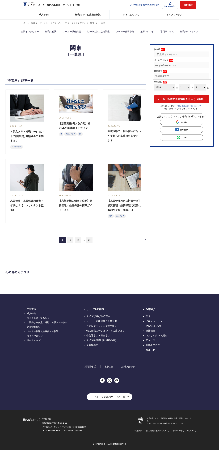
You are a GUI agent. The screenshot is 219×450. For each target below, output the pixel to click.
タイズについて (131, 14)
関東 (92, 23)
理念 (148, 316)
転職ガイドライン (189, 31)
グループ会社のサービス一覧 (109, 396)
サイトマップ (33, 340)
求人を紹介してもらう (38, 318)
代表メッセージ (154, 321)
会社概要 (150, 330)
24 (89, 240)
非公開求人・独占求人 (98, 335)
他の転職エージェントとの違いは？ (105, 330)
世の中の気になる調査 (98, 31)
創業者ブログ (153, 345)
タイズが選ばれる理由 (98, 316)
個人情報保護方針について (157, 431)
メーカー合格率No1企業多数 (101, 321)
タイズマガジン (174, 14)
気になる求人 (170, 6)
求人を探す (44, 14)
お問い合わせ (128, 366)
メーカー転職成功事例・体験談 (42, 331)
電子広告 (108, 366)
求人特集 (31, 313)
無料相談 (188, 5)
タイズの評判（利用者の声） (102, 340)
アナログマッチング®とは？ (101, 325)
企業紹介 (151, 309)
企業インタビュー (30, 31)
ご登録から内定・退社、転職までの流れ (47, 322)
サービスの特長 (95, 309)
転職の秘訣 (50, 31)
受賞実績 (31, 309)
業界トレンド (147, 31)
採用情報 (88, 366)
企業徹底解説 (33, 327)
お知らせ (150, 349)
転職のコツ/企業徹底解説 (88, 14)
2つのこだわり (153, 325)
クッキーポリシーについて (184, 431)
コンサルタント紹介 (156, 335)
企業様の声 (92, 345)
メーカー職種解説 (72, 31)
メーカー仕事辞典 (125, 31)
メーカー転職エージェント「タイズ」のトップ (45, 23)
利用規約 (138, 431)
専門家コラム (167, 31)
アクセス (150, 340)
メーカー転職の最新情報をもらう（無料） (181, 99)
